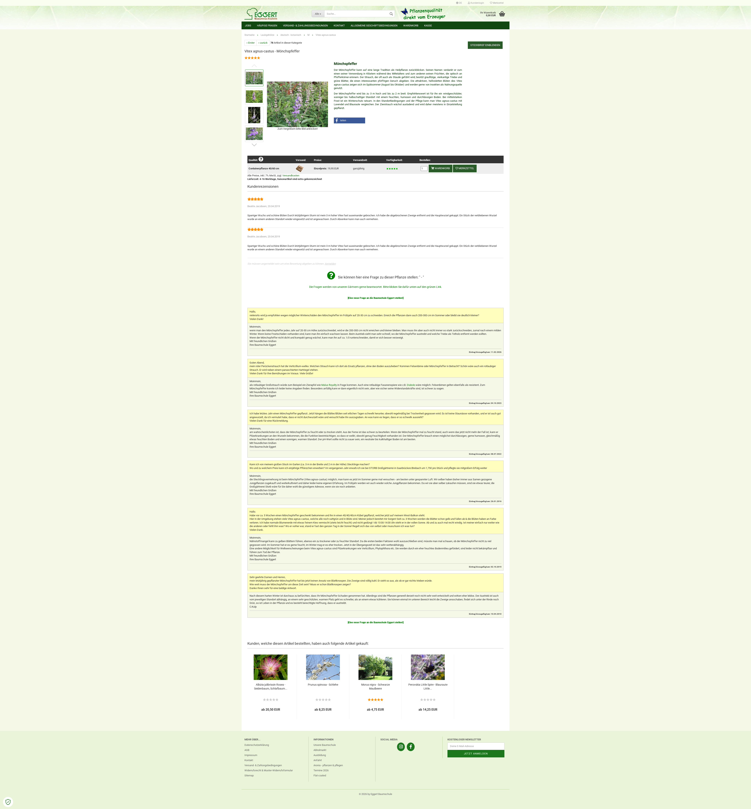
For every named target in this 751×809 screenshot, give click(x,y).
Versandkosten (290, 175)
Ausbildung (320, 755)
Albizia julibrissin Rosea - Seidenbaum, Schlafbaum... (270, 686)
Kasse (428, 25)
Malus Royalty (329, 384)
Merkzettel (498, 3)
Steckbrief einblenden (485, 45)
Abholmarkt (320, 750)
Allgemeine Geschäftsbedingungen (374, 25)
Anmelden (330, 263)
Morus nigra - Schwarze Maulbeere (375, 686)
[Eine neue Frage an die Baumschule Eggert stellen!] (375, 298)
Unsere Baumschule (325, 744)
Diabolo (411, 384)
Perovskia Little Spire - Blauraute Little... (427, 686)
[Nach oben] (740, 803)
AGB (246, 750)
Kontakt (339, 25)
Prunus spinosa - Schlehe (323, 684)
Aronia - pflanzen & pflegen (328, 765)
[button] (349, 120)
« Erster (250, 42)
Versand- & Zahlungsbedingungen (305, 25)
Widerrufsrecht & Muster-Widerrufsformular (268, 770)
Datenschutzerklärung (256, 744)
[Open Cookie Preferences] (8, 802)
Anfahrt (318, 760)
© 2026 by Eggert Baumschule (375, 794)
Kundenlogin (477, 3)
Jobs (248, 25)
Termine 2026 (321, 770)
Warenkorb (410, 25)
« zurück (263, 42)
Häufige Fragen (267, 25)
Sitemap (249, 775)
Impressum (250, 755)
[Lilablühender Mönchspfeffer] (297, 103)
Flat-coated (320, 775)
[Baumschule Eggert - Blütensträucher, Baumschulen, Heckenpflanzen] (275, 14)
